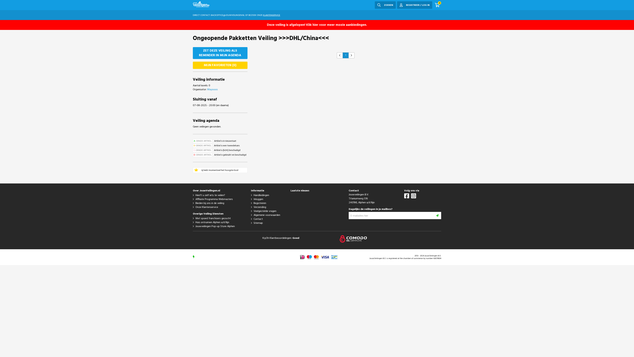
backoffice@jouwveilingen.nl (228, 15)
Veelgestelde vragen (265, 211)
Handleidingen (261, 195)
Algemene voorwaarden (267, 215)
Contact (258, 219)
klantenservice (271, 15)
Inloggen (258, 199)
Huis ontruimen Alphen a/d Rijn (212, 222)
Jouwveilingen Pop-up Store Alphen (215, 226)
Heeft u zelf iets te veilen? (210, 195)
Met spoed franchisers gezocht (213, 218)
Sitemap (258, 223)
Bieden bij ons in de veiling (209, 203)
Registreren (260, 203)
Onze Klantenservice (206, 207)
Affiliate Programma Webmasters (214, 199)
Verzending (260, 207)
